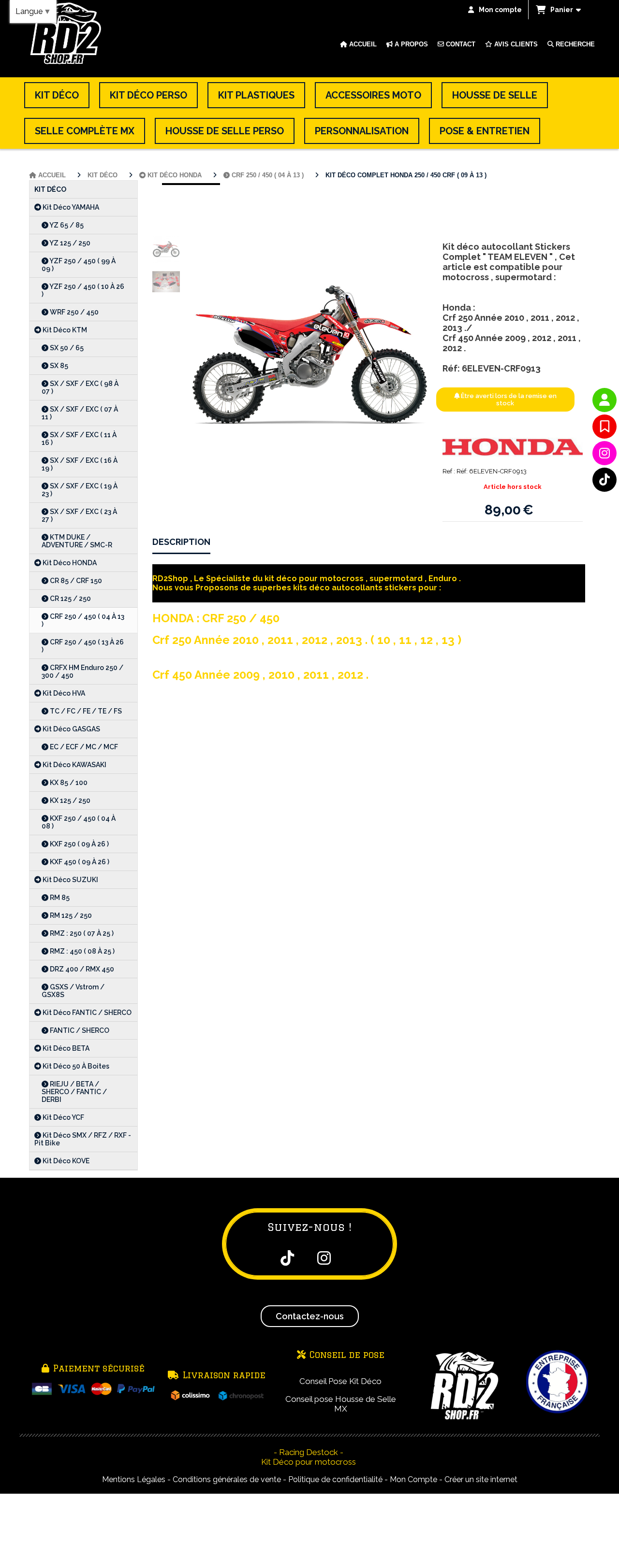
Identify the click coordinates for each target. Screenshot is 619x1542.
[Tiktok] (604, 480)
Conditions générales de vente (227, 1479)
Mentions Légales (133, 1479)
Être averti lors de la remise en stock (508, 399)
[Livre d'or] (604, 426)
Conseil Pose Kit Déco (340, 1381)
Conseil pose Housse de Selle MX (340, 1404)
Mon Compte (413, 1479)
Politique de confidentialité (335, 1479)
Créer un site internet (480, 1479)
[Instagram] (604, 453)
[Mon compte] (604, 400)
